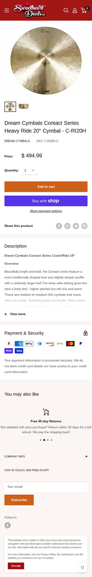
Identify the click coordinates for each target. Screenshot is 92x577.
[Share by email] (84, 226)
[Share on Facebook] (59, 226)
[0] (84, 10)
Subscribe (19, 500)
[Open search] (66, 10)
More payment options (46, 211)
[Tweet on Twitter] (76, 226)
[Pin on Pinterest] (67, 226)
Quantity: (11, 170)
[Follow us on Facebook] (7, 525)
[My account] (75, 10)
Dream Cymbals (17, 141)
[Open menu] (6, 10)
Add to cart (46, 186)
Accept (16, 565)
